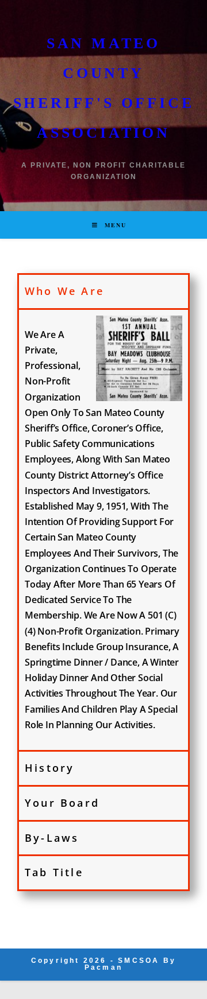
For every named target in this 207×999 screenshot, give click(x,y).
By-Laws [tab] (52, 838)
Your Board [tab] (62, 803)
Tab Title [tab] (54, 872)
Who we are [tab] (64, 291)
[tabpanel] (103, 529)
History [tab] (49, 768)
